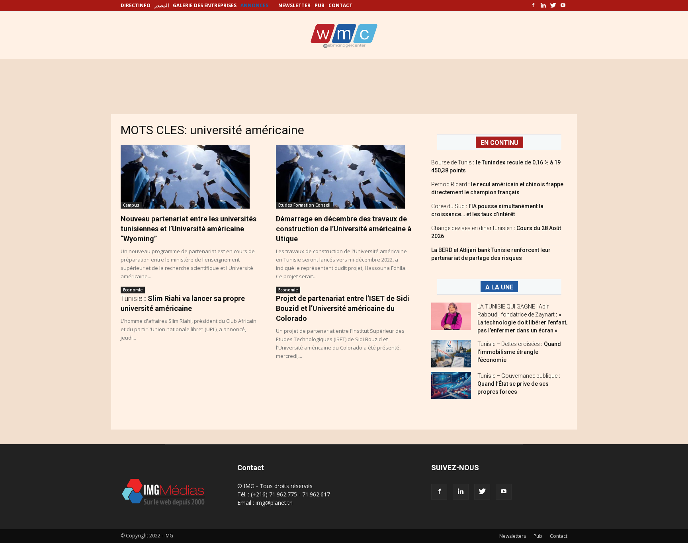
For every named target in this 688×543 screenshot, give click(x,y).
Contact (558, 536)
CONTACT (340, 5)
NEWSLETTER (294, 5)
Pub (538, 536)
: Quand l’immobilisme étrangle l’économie (519, 352)
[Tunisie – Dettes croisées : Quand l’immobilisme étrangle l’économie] (451, 353)
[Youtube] (563, 5)
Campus (131, 205)
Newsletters (512, 536)
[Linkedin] (543, 5)
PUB (319, 5)
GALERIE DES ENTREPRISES (204, 5)
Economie (133, 290)
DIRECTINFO (135, 5)
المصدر (161, 5)
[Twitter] (553, 5)
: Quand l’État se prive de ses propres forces (518, 384)
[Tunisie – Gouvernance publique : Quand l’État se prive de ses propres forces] (451, 385)
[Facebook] (533, 5)
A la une (499, 287)
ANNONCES (254, 5)
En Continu (499, 142)
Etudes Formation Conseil (304, 205)
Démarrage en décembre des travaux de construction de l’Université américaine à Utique (343, 229)
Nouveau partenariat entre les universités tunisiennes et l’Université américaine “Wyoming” (188, 229)
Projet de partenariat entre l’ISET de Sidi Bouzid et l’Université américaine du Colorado (342, 308)
